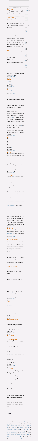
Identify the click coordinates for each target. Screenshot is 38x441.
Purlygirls (27, 432)
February (26, 65)
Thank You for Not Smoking (16, 436)
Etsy (14, 424)
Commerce (24, 422)
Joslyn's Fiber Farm (11, 124)
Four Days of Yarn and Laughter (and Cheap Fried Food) (14, 152)
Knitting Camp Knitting (10, 137)
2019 (25, 44)
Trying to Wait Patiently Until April (11, 17)
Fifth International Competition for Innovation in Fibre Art (13, 292)
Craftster (15, 350)
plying (15, 432)
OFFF (8, 431)
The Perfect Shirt (9, 310)
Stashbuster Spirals (12, 435)
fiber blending (8, 425)
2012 (25, 50)
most (19, 234)
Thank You (12, 436)
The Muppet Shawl (26, 19)
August (25, 60)
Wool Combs (12, 438)
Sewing (24, 433)
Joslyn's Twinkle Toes (20, 304)
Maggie (9, 56)
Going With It (9, 252)
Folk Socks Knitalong (27, 425)
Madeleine (10, 242)
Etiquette (12, 424)
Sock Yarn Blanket (28, 434)
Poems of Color (12, 147)
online (14, 12)
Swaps (17, 435)
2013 (25, 49)
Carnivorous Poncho (17, 422)
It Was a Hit (8, 50)
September (26, 59)
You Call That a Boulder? (10, 175)
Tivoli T (10, 216)
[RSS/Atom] (29, 28)
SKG (13, 434)
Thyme (20, 272)
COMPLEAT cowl (26, 13)
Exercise (20, 424)
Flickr (20, 425)
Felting (29, 424)
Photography (22, 431)
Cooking (29, 422)
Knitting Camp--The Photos (10, 79)
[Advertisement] (26, 36)
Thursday (25, 436)
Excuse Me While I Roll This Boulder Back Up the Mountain (14, 203)
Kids (15, 428)
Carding (13, 422)
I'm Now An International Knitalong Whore (12, 239)
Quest (29, 432)
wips (9, 438)
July (25, 61)
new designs (11, 233)
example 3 (9, 305)
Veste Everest (14, 244)
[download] (26, 31)
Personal (14, 431)
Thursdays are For (12, 266)
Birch (7, 122)
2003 (25, 68)
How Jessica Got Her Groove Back (11, 393)
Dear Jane (19, 423)
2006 (25, 55)
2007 (25, 54)
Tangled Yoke (20, 435)
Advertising (14, 421)
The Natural (8, 22)
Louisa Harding (8, 233)
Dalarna (16, 423)
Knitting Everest (11, 429)
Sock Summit (24, 434)
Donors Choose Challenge (27, 423)
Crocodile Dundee (14, 176)
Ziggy (20, 438)
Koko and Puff (26, 16)
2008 (25, 53)
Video (23, 437)
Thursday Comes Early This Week (11, 160)
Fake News (27, 424)
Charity (20, 422)
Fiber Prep (16, 425)
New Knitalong (9, 89)
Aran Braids (11, 305)
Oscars (12, 431)
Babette (28, 421)
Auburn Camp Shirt (24, 421)
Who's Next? (8, 301)
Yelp (18, 438)
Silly (26, 433)
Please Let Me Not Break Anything (10, 432)
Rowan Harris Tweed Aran (15, 245)
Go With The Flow (16, 253)
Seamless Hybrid (11, 433)
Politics (17, 432)
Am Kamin (17, 421)
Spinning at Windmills (10, 368)
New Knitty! (8, 411)
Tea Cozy (23, 435)
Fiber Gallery (12, 425)
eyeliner (22, 234)
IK (24, 427)
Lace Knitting (28, 429)
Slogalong (15, 434)
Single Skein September (9, 434)
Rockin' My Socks (9, 278)
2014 (25, 48)
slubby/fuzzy (14, 396)
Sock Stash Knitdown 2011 (19, 434)
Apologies (20, 421)
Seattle (15, 433)
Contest (26, 422)
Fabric (22, 424)
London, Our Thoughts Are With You (11, 335)
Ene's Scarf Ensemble (21, 240)
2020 (25, 43)
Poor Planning (20, 432)
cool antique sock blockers (21, 302)
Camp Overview (9, 95)
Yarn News (16, 438)
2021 (25, 42)
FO (22, 425)
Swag (15, 435)
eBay (12, 75)
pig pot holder (11, 354)
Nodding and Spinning (10, 9)
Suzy (16, 218)
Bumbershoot (8, 422)
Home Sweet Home (15, 427)
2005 (25, 56)
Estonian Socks (9, 424)
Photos (25, 431)
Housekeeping (19, 427)
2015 (25, 47)
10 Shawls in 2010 (9, 421)
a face (21, 125)
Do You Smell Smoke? (10, 34)
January (26, 66)
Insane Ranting (27, 427)
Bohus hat (12, 117)
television (8, 436)
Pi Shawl (29, 431)
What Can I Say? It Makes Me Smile (11, 290)
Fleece (18, 425)
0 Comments (14, 15)
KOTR (24, 429)
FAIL (24, 424)
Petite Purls (17, 431)
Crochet (11, 423)
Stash (8, 435)
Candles (11, 422)
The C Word (21, 436)
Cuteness (14, 423)
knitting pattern (15, 341)
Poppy (25, 432)
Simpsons (29, 433)
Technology (26, 435)
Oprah (10, 431)
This (16, 350)
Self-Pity (21, 433)
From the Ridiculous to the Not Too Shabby (12, 319)
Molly (22, 44)
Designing (23, 423)
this (9, 57)
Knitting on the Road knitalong (12, 90)
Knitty (19, 429)
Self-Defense (18, 433)
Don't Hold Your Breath (10, 228)
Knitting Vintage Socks (16, 429)
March (25, 64)
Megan (27, 10)
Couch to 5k (8, 423)
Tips (29, 436)
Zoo (21, 438)
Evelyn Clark (17, 424)
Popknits (23, 432)
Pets (19, 431)
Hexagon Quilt (11, 427)
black (20, 234)
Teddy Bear (29, 435)
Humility (22, 427)
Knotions (22, 429)
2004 (25, 67)
